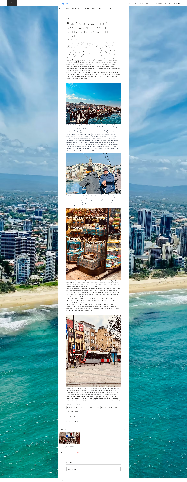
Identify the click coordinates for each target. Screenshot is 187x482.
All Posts (61, 8)
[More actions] (120, 19)
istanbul (83, 407)
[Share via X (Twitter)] (70, 416)
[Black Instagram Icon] (179, 3)
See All (126, 429)
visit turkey (104, 407)
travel (104, 8)
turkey (110, 8)
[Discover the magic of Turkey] (69, 438)
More (116, 8)
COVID (67, 8)
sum (11, 2)
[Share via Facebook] (67, 416)
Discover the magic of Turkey (69, 447)
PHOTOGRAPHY (85, 8)
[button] (126, 8)
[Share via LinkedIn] (74, 416)
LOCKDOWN (75, 8)
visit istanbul (90, 407)
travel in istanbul (113, 407)
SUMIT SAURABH (96, 8)
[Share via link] (78, 416)
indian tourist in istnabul (73, 407)
